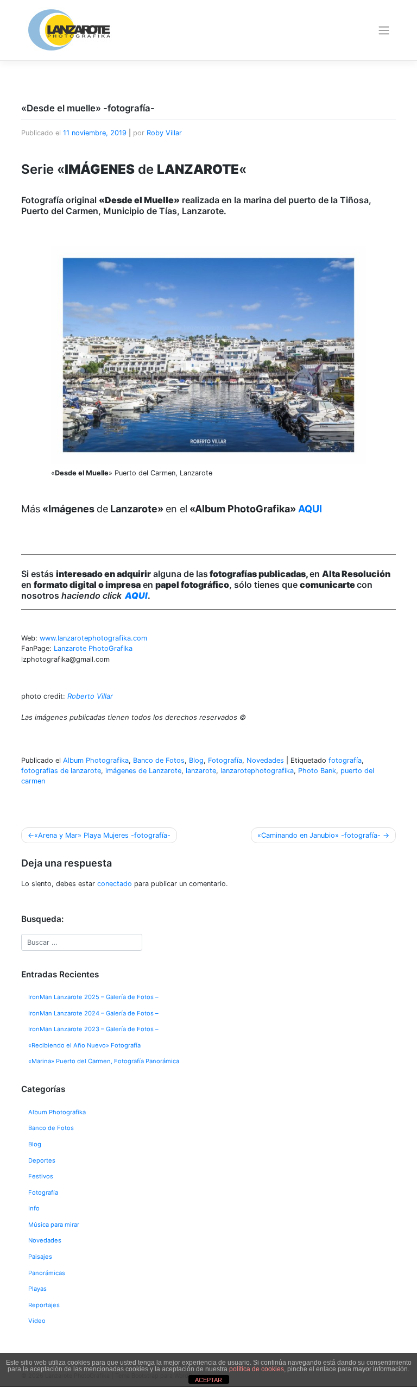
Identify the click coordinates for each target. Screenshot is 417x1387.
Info (34, 1208)
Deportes (41, 1160)
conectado (114, 884)
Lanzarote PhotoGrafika (93, 648)
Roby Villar (164, 133)
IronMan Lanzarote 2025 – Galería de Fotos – (93, 997)
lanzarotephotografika (257, 771)
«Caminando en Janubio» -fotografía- (319, 835)
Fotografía (225, 760)
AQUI (136, 595)
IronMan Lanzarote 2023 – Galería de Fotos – (93, 1029)
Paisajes (40, 1256)
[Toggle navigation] (384, 30)
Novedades (265, 760)
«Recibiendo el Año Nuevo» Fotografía (84, 1045)
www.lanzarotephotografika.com (93, 638)
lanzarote (201, 771)
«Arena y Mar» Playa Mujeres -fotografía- (102, 835)
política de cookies (256, 1369)
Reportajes (44, 1305)
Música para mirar (53, 1224)
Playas (37, 1288)
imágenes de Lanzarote (143, 771)
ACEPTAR (208, 1380)
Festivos (40, 1176)
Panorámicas (46, 1273)
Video (37, 1321)
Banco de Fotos (159, 760)
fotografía (345, 760)
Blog (196, 760)
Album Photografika (96, 760)
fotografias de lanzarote (61, 771)
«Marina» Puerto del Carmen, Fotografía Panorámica (103, 1061)
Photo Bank (317, 771)
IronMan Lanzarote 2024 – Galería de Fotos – (93, 1013)
